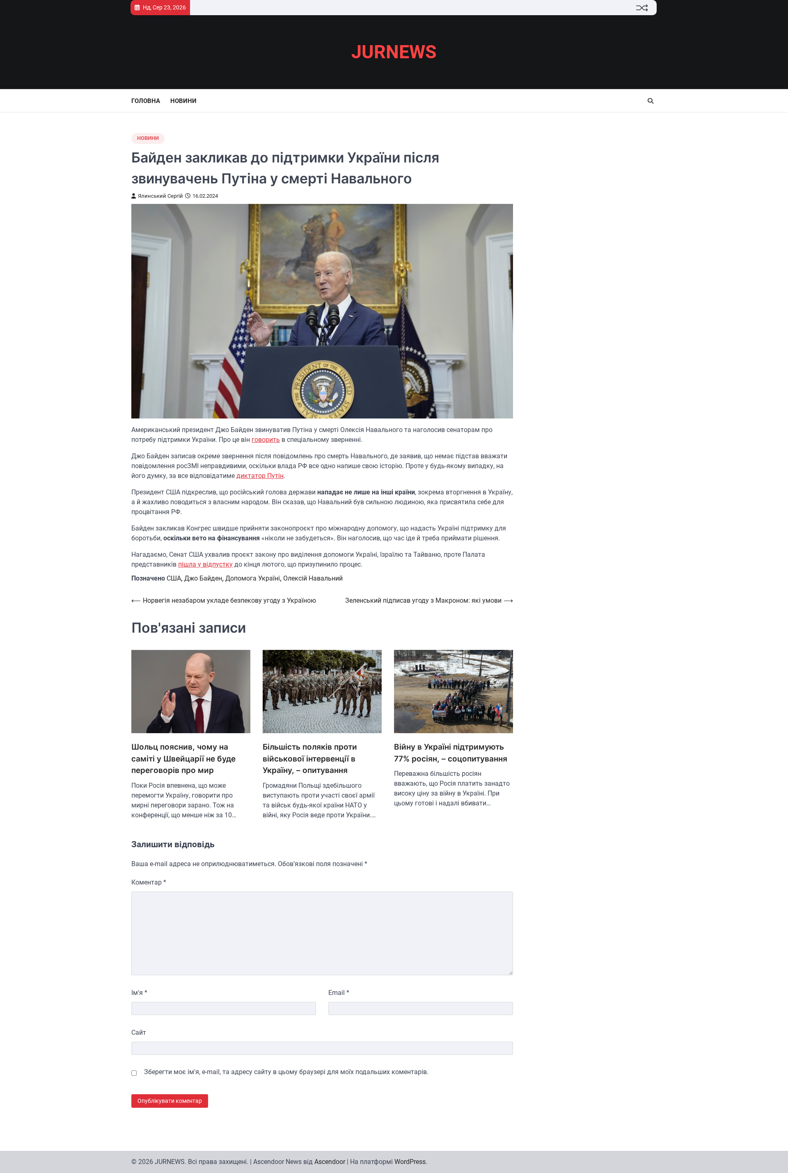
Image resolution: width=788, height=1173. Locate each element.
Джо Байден (203, 578)
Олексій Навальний (313, 578)
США (174, 578)
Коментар (148, 882)
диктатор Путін (260, 476)
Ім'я (139, 993)
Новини (183, 101)
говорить (266, 440)
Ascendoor (329, 1162)
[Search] (650, 101)
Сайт (138, 1032)
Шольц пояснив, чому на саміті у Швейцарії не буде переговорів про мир (183, 758)
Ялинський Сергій (160, 196)
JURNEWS (394, 52)
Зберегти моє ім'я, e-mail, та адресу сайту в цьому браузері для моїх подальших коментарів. (286, 1072)
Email (338, 993)
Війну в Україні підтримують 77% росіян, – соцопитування (450, 753)
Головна (145, 101)
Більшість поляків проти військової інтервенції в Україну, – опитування (310, 758)
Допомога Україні (252, 578)
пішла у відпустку (205, 564)
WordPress (410, 1162)
